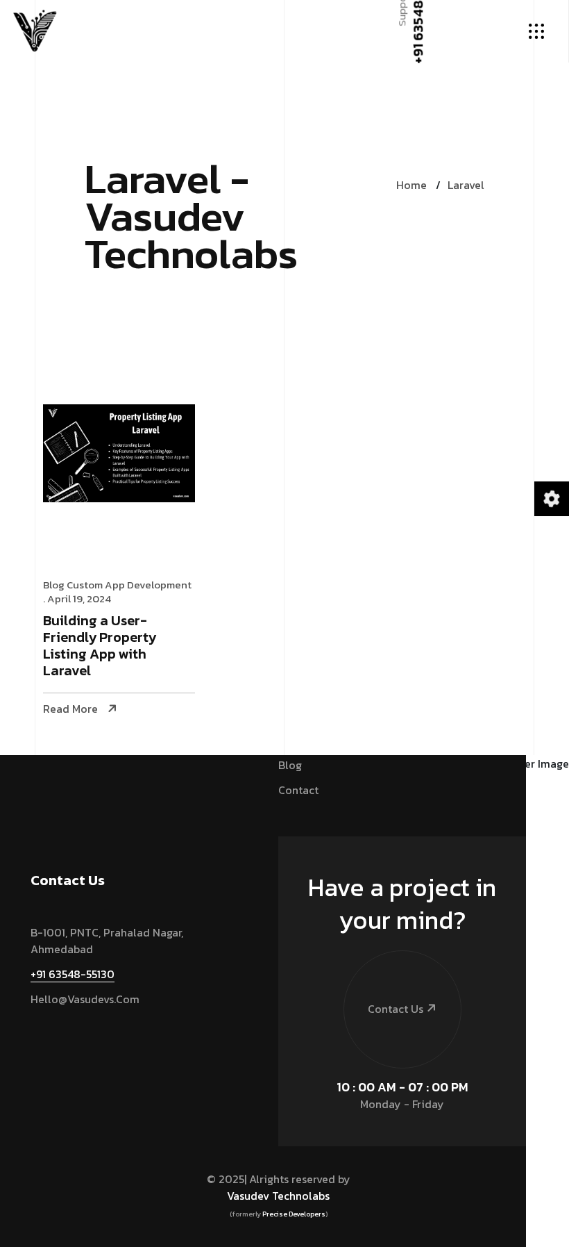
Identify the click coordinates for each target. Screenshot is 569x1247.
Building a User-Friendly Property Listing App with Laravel (99, 646)
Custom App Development (129, 585)
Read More (70, 709)
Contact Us (395, 1008)
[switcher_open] (551, 498)
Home (411, 184)
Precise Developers (293, 1214)
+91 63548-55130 (72, 974)
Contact (298, 790)
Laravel (466, 184)
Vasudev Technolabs (278, 1195)
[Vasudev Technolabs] (34, 31)
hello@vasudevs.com (85, 999)
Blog (54, 585)
